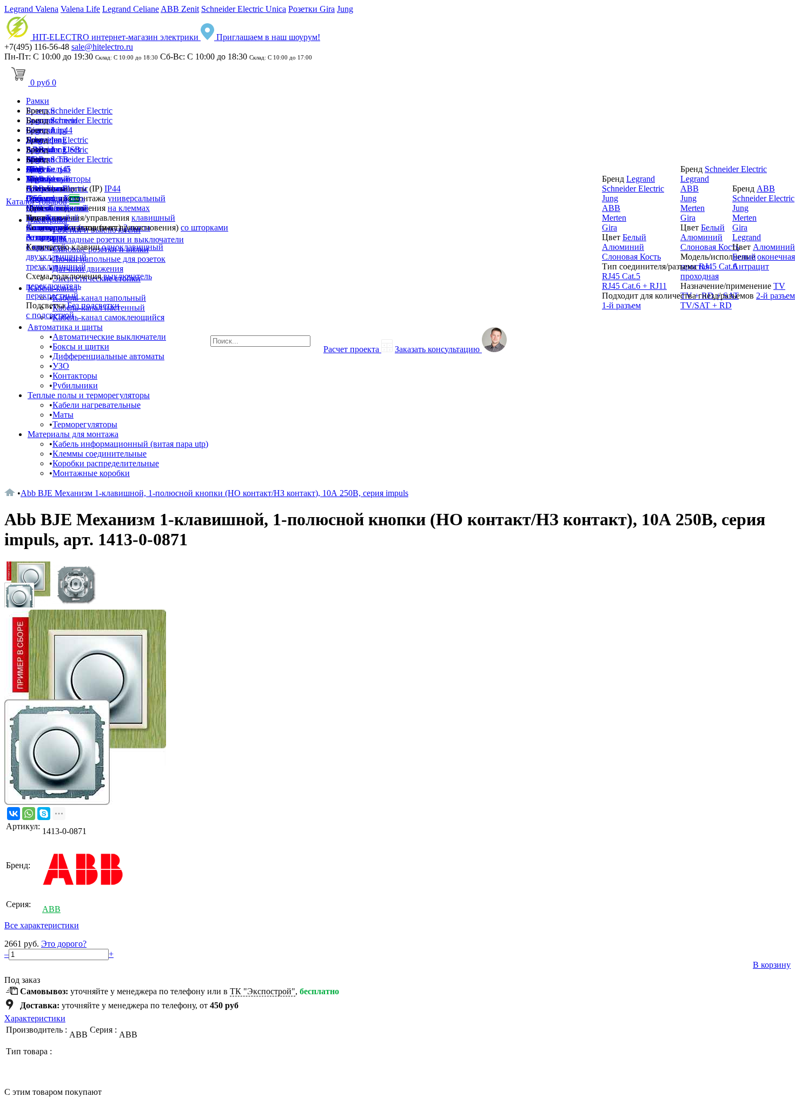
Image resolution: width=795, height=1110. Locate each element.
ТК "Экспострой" (262, 991)
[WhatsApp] (28, 813)
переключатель (53, 285)
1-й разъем (621, 305)
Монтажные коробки (91, 473)
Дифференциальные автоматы (108, 356)
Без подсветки (93, 305)
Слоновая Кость (631, 256)
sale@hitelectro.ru (102, 46)
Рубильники (75, 385)
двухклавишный (56, 256)
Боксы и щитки (80, 346)
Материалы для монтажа (73, 434)
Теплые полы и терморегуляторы (89, 395)
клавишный (153, 217)
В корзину (772, 964)
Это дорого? (64, 943)
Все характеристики (41, 925)
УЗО (60, 366)
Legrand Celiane (130, 9)
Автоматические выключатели (109, 336)
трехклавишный (56, 266)
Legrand (40, 178)
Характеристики (34, 1018)
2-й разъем (775, 295)
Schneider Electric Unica (243, 9)
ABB (35, 188)
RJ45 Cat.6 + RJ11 (634, 285)
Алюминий (47, 227)
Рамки (37, 100)
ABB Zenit (180, 9)
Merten (38, 208)
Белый (58, 217)
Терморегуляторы (84, 424)
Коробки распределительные (105, 463)
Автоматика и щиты (65, 327)
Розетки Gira (311, 9)
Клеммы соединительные (99, 453)
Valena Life (80, 9)
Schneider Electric (81, 110)
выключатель (127, 276)
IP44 (112, 188)
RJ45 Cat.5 (621, 276)
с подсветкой (50, 315)
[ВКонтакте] (13, 813)
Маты (63, 414)
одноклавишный (132, 247)
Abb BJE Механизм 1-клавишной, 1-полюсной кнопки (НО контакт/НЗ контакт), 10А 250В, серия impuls (214, 493)
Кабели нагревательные (96, 404)
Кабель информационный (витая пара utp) (130, 443)
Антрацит (44, 237)
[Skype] (43, 813)
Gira (33, 198)
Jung (345, 9)
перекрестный (52, 295)
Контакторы (74, 375)
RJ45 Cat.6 (718, 266)
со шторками (204, 227)
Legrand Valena (31, 9)
